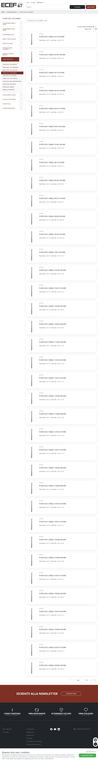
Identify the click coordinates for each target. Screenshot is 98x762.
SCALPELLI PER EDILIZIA (9, 99)
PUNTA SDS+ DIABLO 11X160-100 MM (52, 342)
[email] (95, 740)
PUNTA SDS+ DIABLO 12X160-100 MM (52, 360)
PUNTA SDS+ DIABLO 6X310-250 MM (52, 126)
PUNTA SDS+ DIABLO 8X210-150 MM (52, 198)
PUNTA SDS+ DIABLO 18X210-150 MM (52, 576)
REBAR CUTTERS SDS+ (9, 90)
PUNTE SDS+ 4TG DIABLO (26, 12)
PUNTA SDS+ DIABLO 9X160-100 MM (52, 234)
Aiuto (27, 2)
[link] (12, 5)
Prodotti (77, 7)
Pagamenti (30, 732)
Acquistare (30, 729)
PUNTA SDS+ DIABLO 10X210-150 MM (52, 288)
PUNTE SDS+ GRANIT (8, 87)
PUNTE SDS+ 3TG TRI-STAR (10, 70)
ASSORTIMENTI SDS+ (8, 34)
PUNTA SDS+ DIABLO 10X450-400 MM (52, 324)
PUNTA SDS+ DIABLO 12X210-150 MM (52, 378)
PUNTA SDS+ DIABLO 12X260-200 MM (52, 396)
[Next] (91, 680)
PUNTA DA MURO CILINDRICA (7, 48)
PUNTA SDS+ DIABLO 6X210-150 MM (52, 109)
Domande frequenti (33, 744)
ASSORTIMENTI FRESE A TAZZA (9, 23)
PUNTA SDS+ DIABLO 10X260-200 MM (52, 306)
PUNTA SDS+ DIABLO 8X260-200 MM (52, 216)
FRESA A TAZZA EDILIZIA (9, 39)
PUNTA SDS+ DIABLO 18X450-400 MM (52, 629)
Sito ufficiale (7, 729)
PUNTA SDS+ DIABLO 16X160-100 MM (52, 504)
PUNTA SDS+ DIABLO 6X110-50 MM (51, 73)
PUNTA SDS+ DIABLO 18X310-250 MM (52, 611)
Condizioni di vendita (34, 741)
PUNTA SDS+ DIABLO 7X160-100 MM (52, 144)
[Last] (95, 680)
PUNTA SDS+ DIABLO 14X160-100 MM (52, 432)
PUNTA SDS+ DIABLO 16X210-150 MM (52, 522)
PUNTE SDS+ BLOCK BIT (9, 84)
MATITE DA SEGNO (8, 43)
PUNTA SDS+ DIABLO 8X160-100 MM (52, 180)
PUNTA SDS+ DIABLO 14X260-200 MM (52, 468)
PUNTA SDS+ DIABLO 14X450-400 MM (52, 486)
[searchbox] (40, 23)
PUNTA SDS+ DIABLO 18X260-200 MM (52, 593)
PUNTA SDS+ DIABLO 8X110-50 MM (51, 162)
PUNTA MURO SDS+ (12, 12)
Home (3, 12)
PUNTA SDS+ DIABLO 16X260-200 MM (52, 540)
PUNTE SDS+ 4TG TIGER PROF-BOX (12, 81)
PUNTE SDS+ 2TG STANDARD (10, 67)
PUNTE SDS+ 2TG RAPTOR (10, 64)
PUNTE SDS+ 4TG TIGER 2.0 (10, 78)
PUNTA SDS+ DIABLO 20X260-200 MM (52, 665)
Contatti (33, 2)
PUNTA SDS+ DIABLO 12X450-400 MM (52, 414)
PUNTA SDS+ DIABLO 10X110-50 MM (52, 252)
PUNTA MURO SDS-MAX (9, 95)
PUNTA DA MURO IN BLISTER (8, 54)
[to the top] (95, 744)
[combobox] (34, 21)
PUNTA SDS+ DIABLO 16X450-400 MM (52, 558)
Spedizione (30, 735)
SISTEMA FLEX (6, 104)
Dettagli (31, 38)
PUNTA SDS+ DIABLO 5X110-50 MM (51, 37)
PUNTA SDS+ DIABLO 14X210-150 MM (52, 450)
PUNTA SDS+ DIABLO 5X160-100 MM (52, 55)
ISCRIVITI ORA (71, 694)
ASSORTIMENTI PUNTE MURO (9, 29)
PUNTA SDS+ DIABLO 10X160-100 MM (52, 270)
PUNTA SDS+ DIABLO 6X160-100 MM (52, 91)
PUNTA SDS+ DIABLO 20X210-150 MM (52, 647)
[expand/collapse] (21, 24)
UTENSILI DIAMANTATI (9, 108)
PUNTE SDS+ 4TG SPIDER (9, 76)
